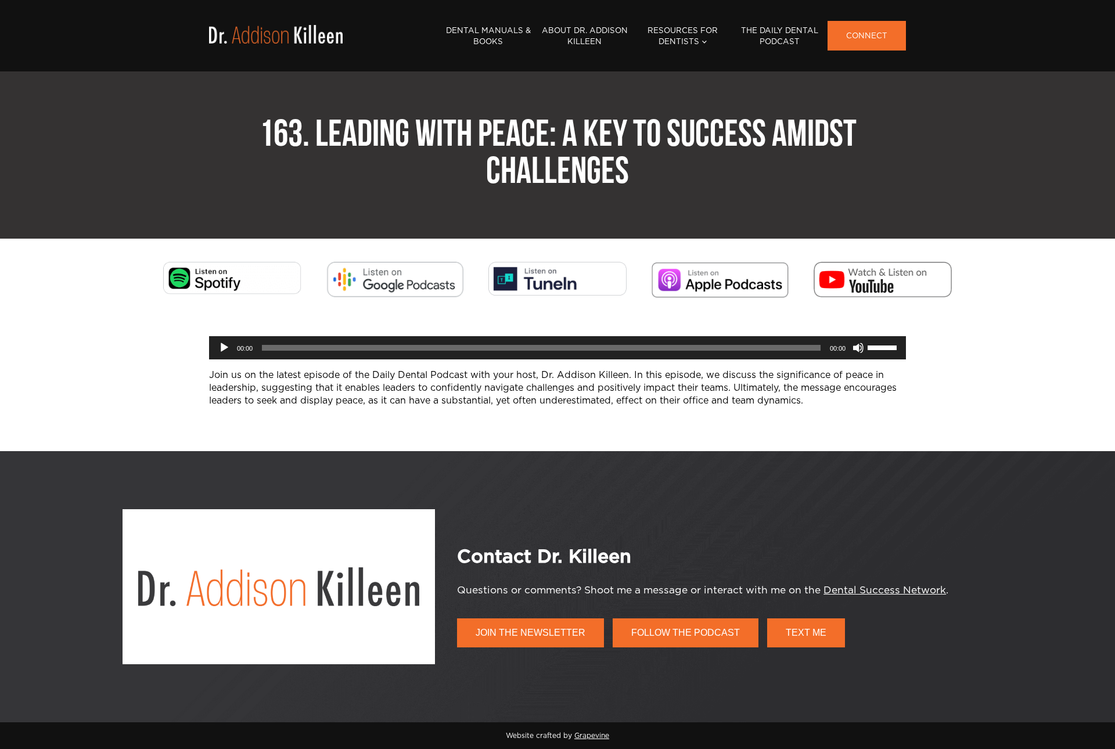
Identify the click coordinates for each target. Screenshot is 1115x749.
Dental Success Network (884, 590)
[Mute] (858, 348)
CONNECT (866, 36)
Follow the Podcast (685, 633)
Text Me (806, 633)
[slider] (884, 346)
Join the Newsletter (530, 633)
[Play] (224, 348)
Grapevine (591, 735)
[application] (557, 347)
